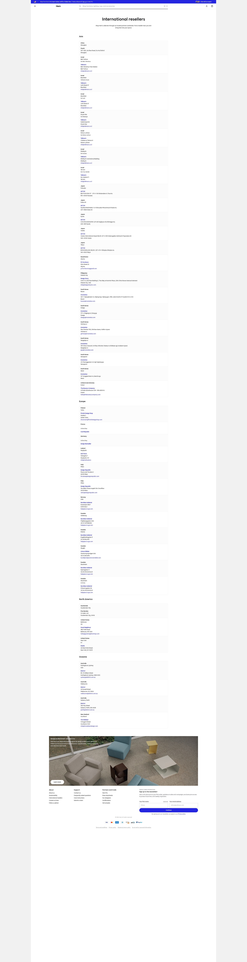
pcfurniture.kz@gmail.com (89, 268)
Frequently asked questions (82, 795)
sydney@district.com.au (88, 677)
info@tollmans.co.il (86, 71)
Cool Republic (85, 432)
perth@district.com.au (87, 710)
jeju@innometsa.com (87, 350)
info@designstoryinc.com (88, 285)
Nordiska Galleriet (86, 502)
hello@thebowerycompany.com (90, 394)
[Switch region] (36, 2)
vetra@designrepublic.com (89, 492)
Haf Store (84, 454)
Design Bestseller (86, 444)
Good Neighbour (86, 627)
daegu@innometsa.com (88, 317)
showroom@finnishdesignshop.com (91, 420)
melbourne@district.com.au (89, 693)
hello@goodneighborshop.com (90, 634)
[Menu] (35, 6)
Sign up (84, 1)
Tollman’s (83, 65)
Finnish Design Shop (87, 413)
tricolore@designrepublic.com (90, 476)
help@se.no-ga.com (87, 509)
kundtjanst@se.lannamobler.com (91, 558)
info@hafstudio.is (86, 460)
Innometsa (84, 295)
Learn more (57, 782)
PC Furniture (84, 262)
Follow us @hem (54, 803)
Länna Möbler (85, 551)
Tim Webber (84, 720)
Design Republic (86, 470)
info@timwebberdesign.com (89, 726)
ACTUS (83, 191)
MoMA (83, 646)
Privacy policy (182, 814)
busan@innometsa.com (88, 301)
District (83, 671)
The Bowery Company (88, 388)
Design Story (85, 278)
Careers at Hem (54, 800)
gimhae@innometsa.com (88, 334)
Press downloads (107, 795)
